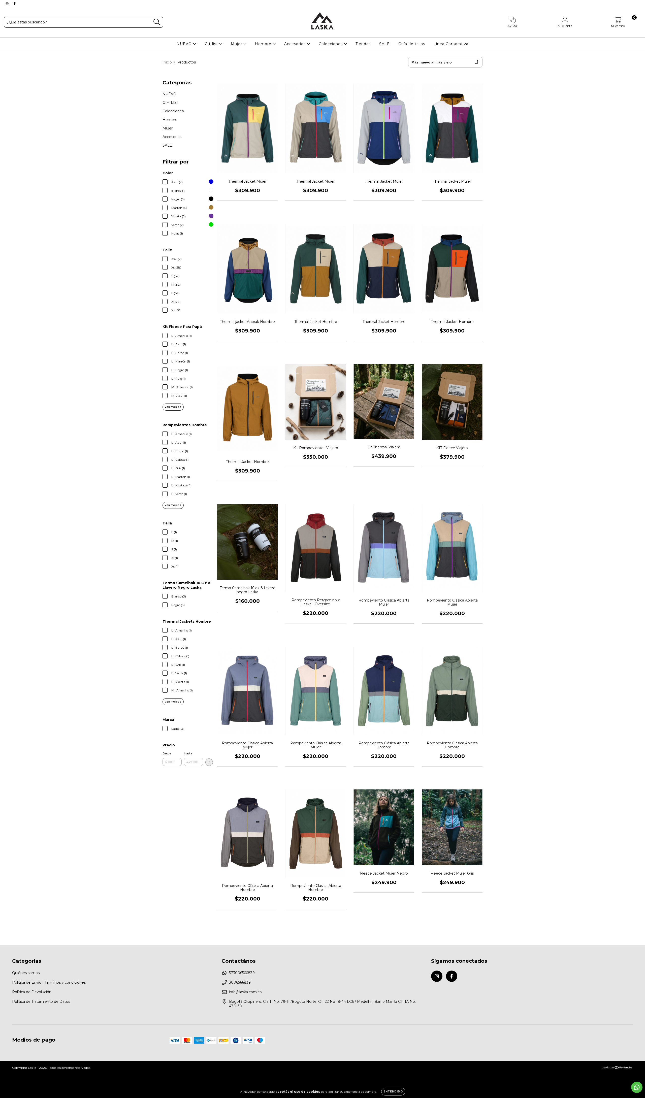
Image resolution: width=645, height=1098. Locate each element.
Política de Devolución (31, 992)
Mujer (237, 44)
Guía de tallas (411, 44)
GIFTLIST (171, 102)
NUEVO (185, 44)
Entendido (393, 1091)
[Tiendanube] (617, 1068)
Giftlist (212, 44)
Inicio (167, 62)
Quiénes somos (26, 973)
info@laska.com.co (245, 992)
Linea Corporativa (451, 44)
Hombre (264, 44)
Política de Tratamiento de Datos (41, 1001)
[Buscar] (157, 22)
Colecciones (331, 44)
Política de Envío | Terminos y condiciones (49, 982)
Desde (167, 753)
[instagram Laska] (7, 3)
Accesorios (295, 44)
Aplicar (209, 762)
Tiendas (363, 44)
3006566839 (240, 982)
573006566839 (242, 973)
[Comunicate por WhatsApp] (636, 1087)
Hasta (188, 753)
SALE (384, 44)
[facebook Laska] (14, 3)
